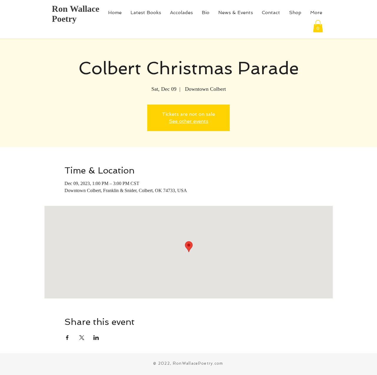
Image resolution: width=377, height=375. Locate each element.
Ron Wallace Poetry (75, 14)
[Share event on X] (82, 337)
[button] (318, 26)
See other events (188, 121)
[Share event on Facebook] (67, 337)
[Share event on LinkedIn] (96, 337)
